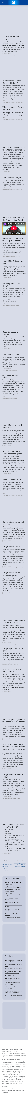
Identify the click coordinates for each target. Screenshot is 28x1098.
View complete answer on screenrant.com (11, 593)
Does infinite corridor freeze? (12, 902)
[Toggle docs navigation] (2, 2)
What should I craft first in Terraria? (12, 909)
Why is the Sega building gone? (13, 887)
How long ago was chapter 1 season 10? (12, 979)
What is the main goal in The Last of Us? (13, 965)
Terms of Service (19, 1090)
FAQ (6, 1092)
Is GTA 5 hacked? (9, 975)
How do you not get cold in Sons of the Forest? (13, 883)
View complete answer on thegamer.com (11, 279)
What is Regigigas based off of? (13, 917)
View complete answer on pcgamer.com (11, 798)
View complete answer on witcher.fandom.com (12, 102)
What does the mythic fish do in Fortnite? (13, 905)
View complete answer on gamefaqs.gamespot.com (13, 568)
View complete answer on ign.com (9, 55)
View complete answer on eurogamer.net (11, 770)
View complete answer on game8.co (10, 173)
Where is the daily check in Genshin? (12, 914)
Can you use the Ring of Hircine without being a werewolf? (13, 991)
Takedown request (7, 53)
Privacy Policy (9, 1090)
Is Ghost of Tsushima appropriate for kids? (13, 894)
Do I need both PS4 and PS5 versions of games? (12, 890)
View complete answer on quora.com (10, 350)
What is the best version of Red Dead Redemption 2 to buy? (13, 972)
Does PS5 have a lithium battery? (13, 968)
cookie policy (18, 1085)
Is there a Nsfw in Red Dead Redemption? (12, 987)
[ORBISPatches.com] (13, 2)
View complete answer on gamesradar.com (11, 305)
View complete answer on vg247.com (10, 664)
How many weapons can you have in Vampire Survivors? (20, 864)
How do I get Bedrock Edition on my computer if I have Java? (13, 961)
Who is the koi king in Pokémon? (13, 995)
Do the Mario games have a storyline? (12, 898)
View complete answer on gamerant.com (11, 256)
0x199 (18, 1049)
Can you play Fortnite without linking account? (12, 983)
